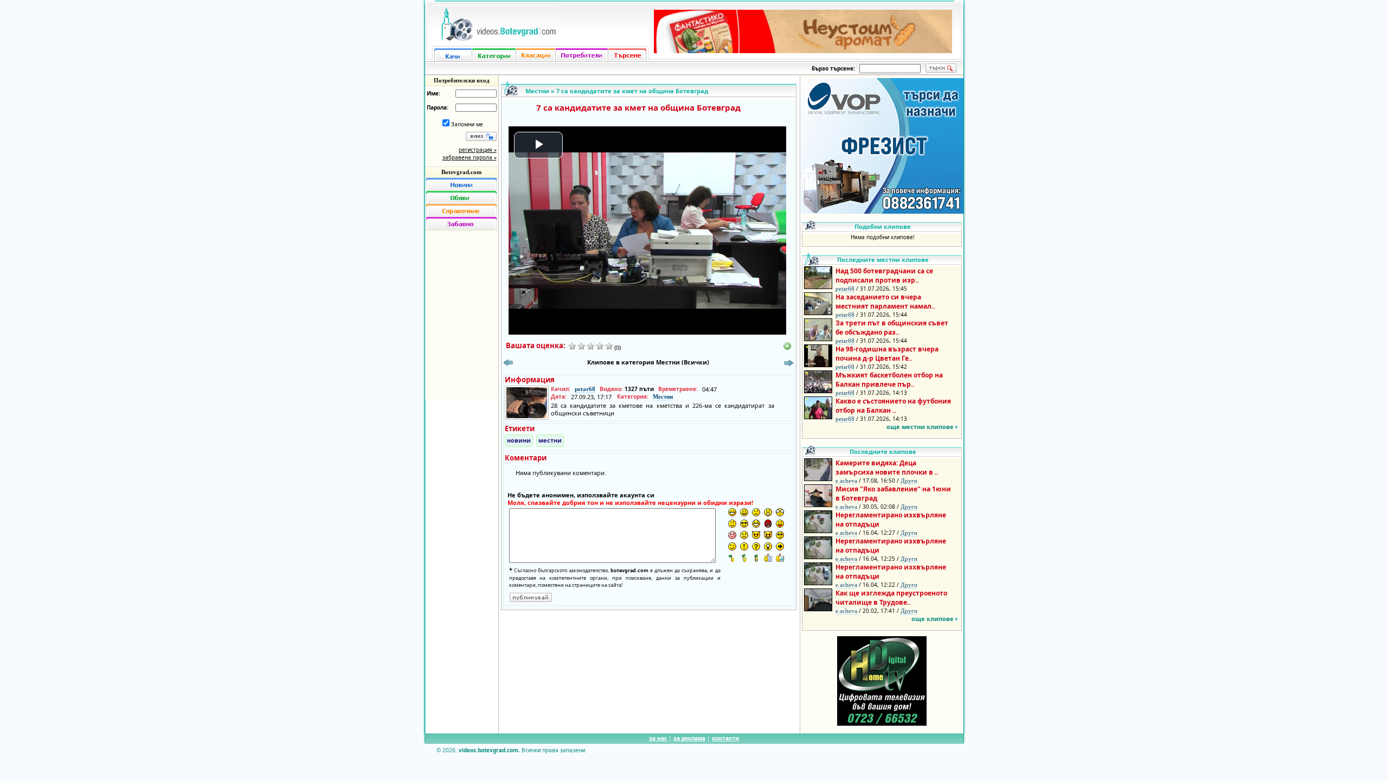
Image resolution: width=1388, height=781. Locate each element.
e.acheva (846, 480)
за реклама (689, 738)
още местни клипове (920, 426)
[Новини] (461, 184)
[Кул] (744, 524)
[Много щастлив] (732, 512)
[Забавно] (461, 223)
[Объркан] (732, 524)
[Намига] (732, 546)
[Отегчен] (732, 535)
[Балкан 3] (756, 558)
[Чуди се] (780, 535)
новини (519, 440)
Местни (537, 91)
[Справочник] (461, 210)
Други (909, 480)
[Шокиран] (780, 512)
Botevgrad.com (461, 172)
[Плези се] (780, 524)
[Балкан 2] (744, 558)
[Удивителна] (744, 546)
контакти (725, 738)
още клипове (932, 618)
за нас (658, 738)
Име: (433, 93)
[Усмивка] (744, 512)
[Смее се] (756, 524)
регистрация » (478, 149)
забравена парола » (469, 157)
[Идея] (768, 546)
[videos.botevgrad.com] (780, 558)
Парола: (437, 107)
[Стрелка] (780, 546)
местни (550, 440)
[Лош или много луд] (756, 535)
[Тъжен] (756, 512)
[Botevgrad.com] (768, 558)
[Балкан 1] (732, 558)
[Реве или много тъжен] (744, 535)
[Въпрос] (756, 546)
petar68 (585, 389)
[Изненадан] (768, 512)
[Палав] (768, 535)
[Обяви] (461, 197)
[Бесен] (768, 524)
